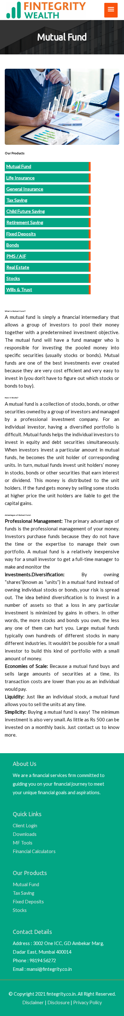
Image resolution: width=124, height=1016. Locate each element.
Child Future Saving (25, 211)
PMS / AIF (16, 256)
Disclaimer (33, 1002)
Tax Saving (16, 200)
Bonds (12, 245)
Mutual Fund (18, 166)
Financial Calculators (34, 851)
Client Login (25, 825)
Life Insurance (20, 177)
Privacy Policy (87, 1002)
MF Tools (22, 842)
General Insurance (24, 189)
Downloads (25, 834)
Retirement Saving (24, 222)
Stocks (13, 278)
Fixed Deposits (21, 233)
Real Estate (17, 267)
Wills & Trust (19, 289)
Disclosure (58, 1002)
